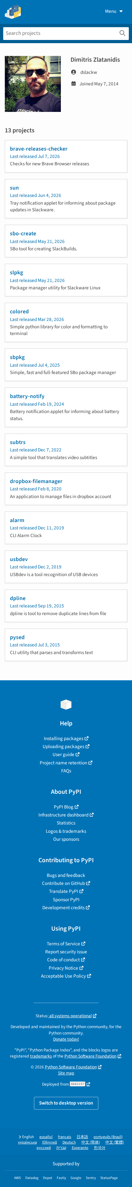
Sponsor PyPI (66, 899)
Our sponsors (66, 839)
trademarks (41, 1056)
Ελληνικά (49, 1142)
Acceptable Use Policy (63, 976)
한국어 (99, 1148)
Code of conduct (63, 959)
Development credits (63, 907)
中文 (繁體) (114, 1142)
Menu (110, 11)
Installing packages (63, 738)
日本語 (82, 1137)
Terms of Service (63, 943)
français (64, 1137)
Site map (66, 1073)
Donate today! (66, 1039)
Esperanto (80, 1148)
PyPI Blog (63, 806)
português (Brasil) (108, 1137)
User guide (63, 754)
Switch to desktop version (66, 1102)
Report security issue (66, 951)
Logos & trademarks (66, 831)
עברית (61, 1148)
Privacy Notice (63, 968)
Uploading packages (63, 746)
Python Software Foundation (90, 1056)
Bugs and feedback (66, 875)
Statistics (66, 822)
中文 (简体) (90, 1142)
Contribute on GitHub (63, 883)
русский (44, 1148)
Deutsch (69, 1142)
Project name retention (63, 762)
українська (27, 1142)
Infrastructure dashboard (63, 814)
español (46, 1137)
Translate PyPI (63, 891)
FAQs (66, 770)
